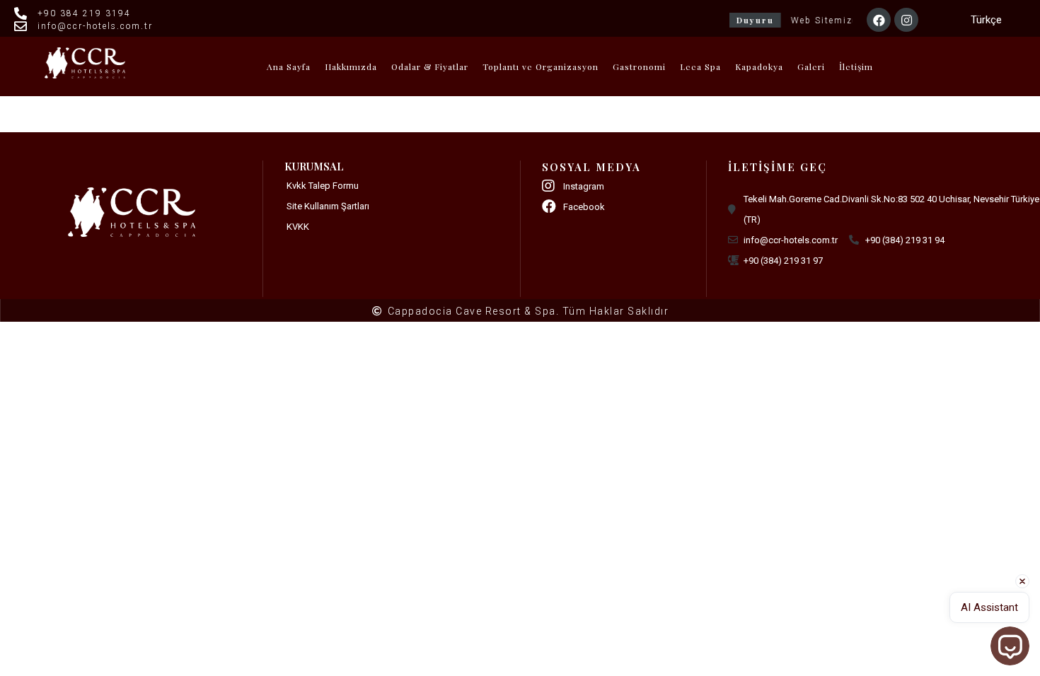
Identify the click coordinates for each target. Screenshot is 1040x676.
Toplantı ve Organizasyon (541, 66)
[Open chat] (1009, 646)
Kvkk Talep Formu (323, 185)
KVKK (298, 226)
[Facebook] (879, 20)
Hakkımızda (351, 66)
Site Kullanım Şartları (328, 206)
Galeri (811, 66)
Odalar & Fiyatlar (429, 66)
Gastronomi (639, 66)
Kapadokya (759, 66)
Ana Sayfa (289, 66)
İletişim (856, 66)
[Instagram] (906, 20)
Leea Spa (700, 66)
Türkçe (986, 19)
